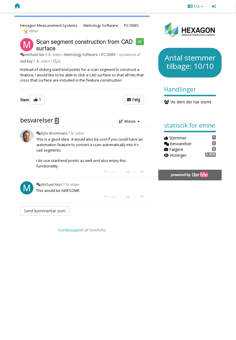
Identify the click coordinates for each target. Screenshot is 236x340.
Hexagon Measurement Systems (48, 25)
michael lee (34, 54)
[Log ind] (213, 6)
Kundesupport (71, 230)
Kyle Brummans (54, 133)
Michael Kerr (51, 184)
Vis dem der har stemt (190, 102)
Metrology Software (100, 25)
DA (197, 6)
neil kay (26, 61)
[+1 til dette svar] (128, 171)
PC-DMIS (131, 25)
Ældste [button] (130, 121)
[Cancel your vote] (135, 171)
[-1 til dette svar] (142, 171)
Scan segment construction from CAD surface (84, 44)
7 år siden (76, 133)
